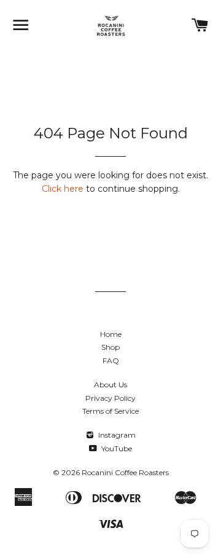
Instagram (116, 435)
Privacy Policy (110, 398)
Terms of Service (110, 411)
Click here (62, 188)
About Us (110, 384)
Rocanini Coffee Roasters (125, 472)
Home (111, 334)
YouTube (115, 448)
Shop (110, 347)
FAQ (111, 360)
